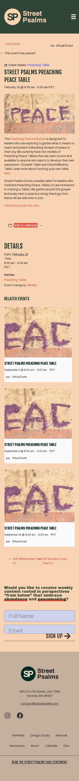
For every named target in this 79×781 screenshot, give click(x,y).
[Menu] (73, 16)
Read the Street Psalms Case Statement (39, 762)
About (35, 745)
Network (61, 735)
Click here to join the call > (22, 205)
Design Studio (40, 735)
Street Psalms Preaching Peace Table (30, 363)
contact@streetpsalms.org (39, 703)
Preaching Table (15, 280)
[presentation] (38, 332)
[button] (39, 637)
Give (66, 745)
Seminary (18, 735)
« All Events (12, 44)
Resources (17, 745)
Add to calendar (25, 225)
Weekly (32, 285)
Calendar (51, 745)
